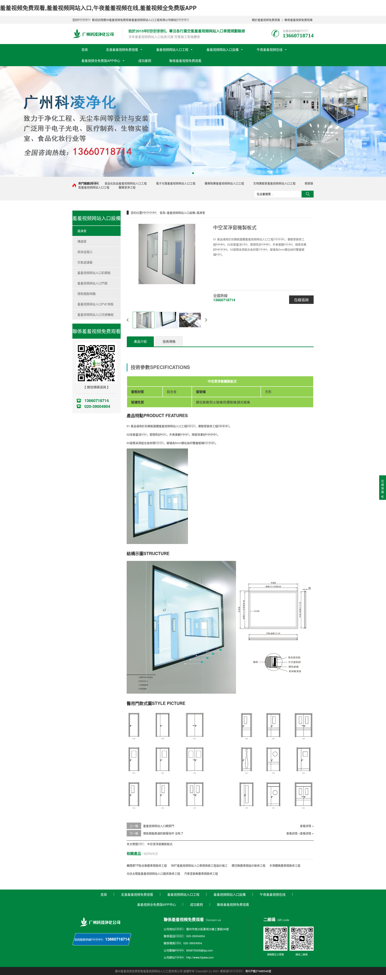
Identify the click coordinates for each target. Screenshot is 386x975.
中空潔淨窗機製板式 (159, 844)
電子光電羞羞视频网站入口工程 (175, 183)
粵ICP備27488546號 (258, 971)
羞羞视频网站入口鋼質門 (158, 826)
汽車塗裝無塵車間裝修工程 (201, 873)
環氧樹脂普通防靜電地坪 (158, 833)
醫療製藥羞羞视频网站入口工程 (224, 183)
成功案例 (144, 60)
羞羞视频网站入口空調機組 (95, 314)
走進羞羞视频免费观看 (122, 49)
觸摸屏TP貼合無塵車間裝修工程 (147, 865)
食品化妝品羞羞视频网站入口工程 (126, 183)
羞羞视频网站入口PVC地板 (95, 304)
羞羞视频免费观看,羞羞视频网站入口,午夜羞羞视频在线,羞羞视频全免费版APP (98, 8)
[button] (193, 173)
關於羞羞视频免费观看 (266, 20)
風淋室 (81, 231)
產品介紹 (140, 341)
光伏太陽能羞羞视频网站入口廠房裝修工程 (153, 873)
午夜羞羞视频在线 (269, 49)
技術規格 (169, 341)
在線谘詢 (301, 299)
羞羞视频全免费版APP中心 (100, 60)
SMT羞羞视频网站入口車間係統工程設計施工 (199, 865)
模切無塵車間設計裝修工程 (248, 865)
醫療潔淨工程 (127, 187)
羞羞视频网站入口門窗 (92, 283)
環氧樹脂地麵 (86, 293)
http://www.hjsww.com (200, 957)
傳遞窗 (81, 241)
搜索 (308, 194)
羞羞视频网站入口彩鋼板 (94, 272)
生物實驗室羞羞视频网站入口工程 (274, 183)
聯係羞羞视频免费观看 (298, 20)
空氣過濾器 (84, 262)
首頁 (84, 49)
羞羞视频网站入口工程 (172, 49)
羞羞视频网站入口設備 (222, 49)
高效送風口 (84, 252)
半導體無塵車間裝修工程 (284, 865)
